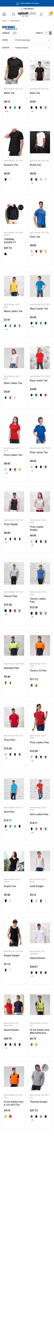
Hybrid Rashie (37, 958)
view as (39, 33)
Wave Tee (9, 93)
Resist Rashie (11, 1030)
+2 (32, 183)
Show (5, 40)
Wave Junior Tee (39, 308)
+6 (6, 614)
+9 (6, 329)
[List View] (46, 33)
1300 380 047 (28, 9)
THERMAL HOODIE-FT (10, 241)
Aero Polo (9, 811)
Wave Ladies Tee (13, 311)
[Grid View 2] (50, 33)
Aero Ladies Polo (39, 814)
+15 (6, 111)
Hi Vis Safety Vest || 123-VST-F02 (13, 1103)
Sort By (5, 48)
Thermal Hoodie (38, 1102)
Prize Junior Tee (39, 452)
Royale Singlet (11, 955)
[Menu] (4, 14)
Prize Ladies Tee (13, 455)
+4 (32, 111)
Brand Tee (35, 165)
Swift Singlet (37, 886)
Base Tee (35, 93)
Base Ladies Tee (13, 383)
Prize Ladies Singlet (37, 528)
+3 (6, 830)
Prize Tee (35, 236)
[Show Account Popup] (41, 14)
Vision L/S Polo (38, 670)
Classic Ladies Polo (38, 600)
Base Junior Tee (39, 380)
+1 (32, 399)
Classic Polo (10, 596)
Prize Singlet (11, 524)
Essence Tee (11, 165)
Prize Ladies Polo (39, 742)
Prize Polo (9, 740)
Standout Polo (11, 668)
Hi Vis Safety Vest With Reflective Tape (39, 1032)
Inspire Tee (10, 886)
